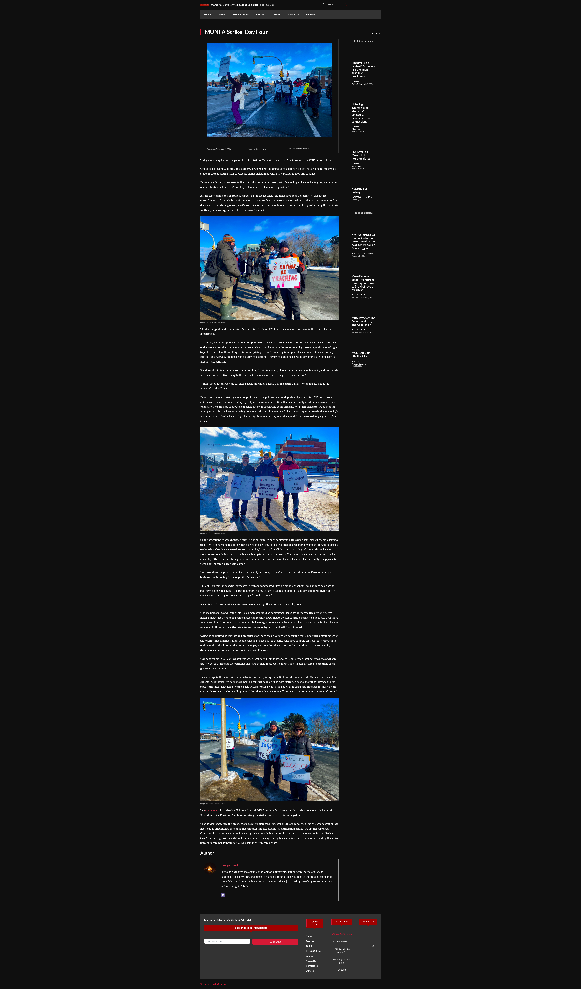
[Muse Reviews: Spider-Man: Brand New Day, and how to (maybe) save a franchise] (363, 269)
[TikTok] (375, 4)
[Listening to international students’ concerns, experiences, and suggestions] (363, 97)
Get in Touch (341, 921)
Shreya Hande (302, 148)
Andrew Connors (359, 364)
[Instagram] (369, 4)
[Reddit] (367, 941)
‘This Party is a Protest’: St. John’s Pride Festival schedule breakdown (363, 69)
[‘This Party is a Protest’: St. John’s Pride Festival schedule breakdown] (363, 55)
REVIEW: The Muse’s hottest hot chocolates (361, 155)
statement (211, 810)
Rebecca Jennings (359, 166)
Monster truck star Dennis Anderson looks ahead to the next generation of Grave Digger (363, 241)
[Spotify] (367, 946)
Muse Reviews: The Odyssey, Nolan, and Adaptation (363, 321)
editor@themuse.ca (341, 934)
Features (376, 33)
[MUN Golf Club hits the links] (363, 345)
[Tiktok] (373, 935)
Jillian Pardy (356, 129)
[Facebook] (362, 4)
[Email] (223, 895)
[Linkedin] (373, 941)
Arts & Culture (359, 295)
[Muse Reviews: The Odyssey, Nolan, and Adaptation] (363, 310)
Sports (355, 253)
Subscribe (275, 941)
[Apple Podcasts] (373, 946)
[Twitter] (362, 941)
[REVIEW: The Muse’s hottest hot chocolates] (363, 144)
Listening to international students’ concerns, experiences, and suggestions (362, 113)
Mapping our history (359, 190)
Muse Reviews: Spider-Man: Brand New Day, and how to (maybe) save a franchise (363, 283)
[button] (346, 5)
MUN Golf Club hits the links (361, 354)
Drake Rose (368, 253)
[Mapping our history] (363, 181)
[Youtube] (362, 946)
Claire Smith (357, 84)
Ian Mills (368, 197)
